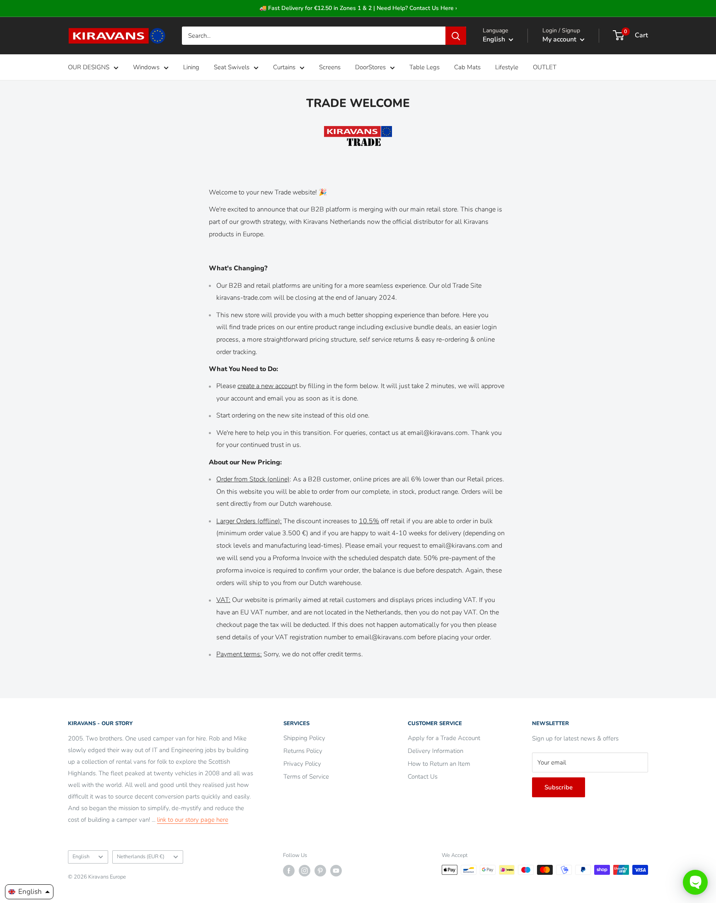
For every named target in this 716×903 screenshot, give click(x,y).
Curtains (284, 67)
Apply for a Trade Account (444, 738)
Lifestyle (506, 67)
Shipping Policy (304, 738)
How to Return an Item (439, 764)
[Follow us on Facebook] (289, 870)
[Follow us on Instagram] (304, 870)
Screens (330, 67)
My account (560, 39)
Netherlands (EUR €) (140, 856)
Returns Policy (302, 751)
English (81, 856)
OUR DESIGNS (88, 67)
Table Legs (424, 67)
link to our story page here (192, 820)
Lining (191, 67)
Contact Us (423, 776)
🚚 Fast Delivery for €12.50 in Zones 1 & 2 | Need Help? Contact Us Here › (358, 8)
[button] (29, 891)
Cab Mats (467, 67)
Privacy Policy (302, 764)
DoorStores (370, 67)
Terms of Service (306, 776)
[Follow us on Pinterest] (320, 870)
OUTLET (544, 67)
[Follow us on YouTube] (336, 870)
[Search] (455, 36)
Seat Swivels (231, 67)
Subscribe (558, 787)
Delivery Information (435, 751)
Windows (146, 67)
